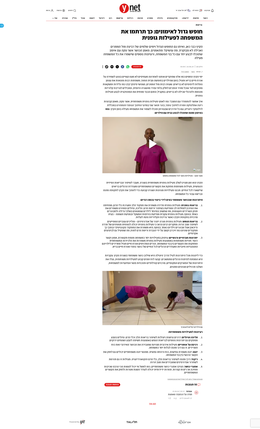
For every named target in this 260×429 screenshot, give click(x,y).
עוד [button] (55, 18)
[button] (176, 10)
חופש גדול (185, 72)
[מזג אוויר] (188, 11)
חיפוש (70, 10)
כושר (193, 72)
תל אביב (181, 10)
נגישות (59, 10)
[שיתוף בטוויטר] (117, 66)
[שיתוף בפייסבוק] (122, 66)
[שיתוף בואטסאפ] (127, 66)
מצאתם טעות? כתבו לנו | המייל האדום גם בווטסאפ (185, 379)
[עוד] (102, 66)
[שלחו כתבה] (112, 66)
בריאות (199, 25)
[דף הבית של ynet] (130, 13)
